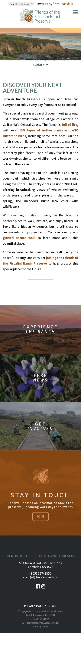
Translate (66, 4)
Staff (52, 606)
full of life (69, 125)
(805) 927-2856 (40, 573)
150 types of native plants (41, 130)
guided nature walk (19, 238)
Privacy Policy (35, 606)
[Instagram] (43, 586)
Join (40, 516)
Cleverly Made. (40, 626)
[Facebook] (38, 586)
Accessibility (51, 622)
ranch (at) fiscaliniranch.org (41, 577)
